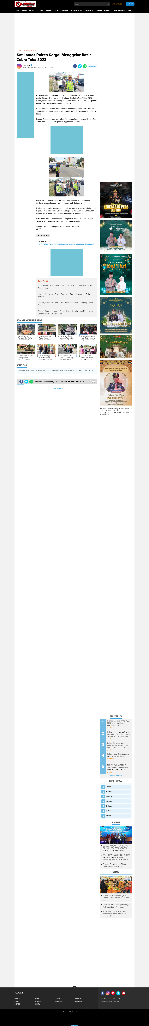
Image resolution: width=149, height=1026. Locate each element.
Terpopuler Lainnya (116, 776)
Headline (40, 11)
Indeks (24, 11)
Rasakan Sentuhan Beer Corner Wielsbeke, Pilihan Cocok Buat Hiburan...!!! (115, 914)
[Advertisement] (74, 30)
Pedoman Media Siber (108, 1001)
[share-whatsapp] (85, 66)
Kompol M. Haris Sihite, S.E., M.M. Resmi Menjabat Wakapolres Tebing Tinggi (118, 723)
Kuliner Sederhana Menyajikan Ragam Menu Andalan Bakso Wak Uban (116, 898)
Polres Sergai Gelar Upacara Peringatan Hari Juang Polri (118, 755)
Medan (57, 11)
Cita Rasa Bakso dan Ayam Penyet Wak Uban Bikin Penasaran (116, 906)
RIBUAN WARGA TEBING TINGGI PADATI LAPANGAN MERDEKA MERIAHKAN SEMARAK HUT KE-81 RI (117, 767)
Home (17, 11)
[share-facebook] (75, 66)
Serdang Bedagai (43, 235)
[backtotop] (74, 988)
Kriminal (49, 11)
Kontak (119, 1001)
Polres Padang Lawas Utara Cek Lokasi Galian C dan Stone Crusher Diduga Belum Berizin (119, 734)
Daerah (31, 11)
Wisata (130, 11)
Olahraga (107, 11)
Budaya (108, 811)
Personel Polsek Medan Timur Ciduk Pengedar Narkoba (114, 865)
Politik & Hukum (119, 11)
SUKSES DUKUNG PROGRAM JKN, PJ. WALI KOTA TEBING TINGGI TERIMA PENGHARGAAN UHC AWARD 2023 (116, 848)
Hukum (17, 1001)
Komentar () (92, 66)
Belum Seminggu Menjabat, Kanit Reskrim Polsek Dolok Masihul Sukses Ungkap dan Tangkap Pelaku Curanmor (118, 745)
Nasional (65, 11)
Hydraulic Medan (114, 998)
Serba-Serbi (89, 11)
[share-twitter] (80, 66)
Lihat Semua (57, 388)
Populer (130, 4)
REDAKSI (104, 998)
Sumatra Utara (76, 11)
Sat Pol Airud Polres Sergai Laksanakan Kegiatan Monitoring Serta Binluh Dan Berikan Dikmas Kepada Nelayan (67, 244)
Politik (17, 1004)
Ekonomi (99, 11)
